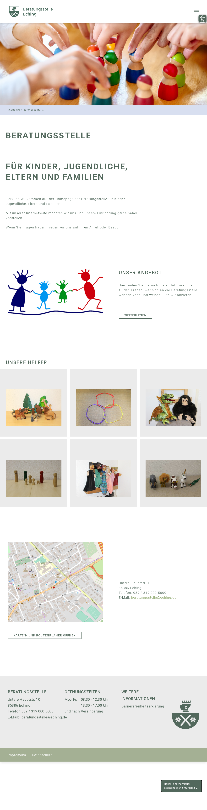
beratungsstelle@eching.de (153, 597)
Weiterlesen (135, 315)
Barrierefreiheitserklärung (142, 706)
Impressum (17, 755)
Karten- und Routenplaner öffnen (44, 635)
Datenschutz (42, 755)
